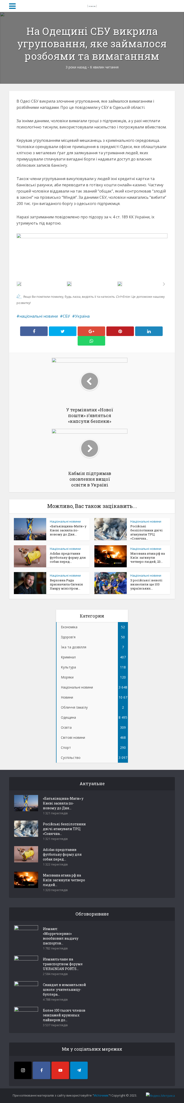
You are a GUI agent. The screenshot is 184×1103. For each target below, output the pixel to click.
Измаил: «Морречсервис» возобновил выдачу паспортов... (60, 936)
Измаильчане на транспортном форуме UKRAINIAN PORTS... (63, 964)
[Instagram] (23, 1070)
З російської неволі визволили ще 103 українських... (146, 584)
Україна (82, 316)
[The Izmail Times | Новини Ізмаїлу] (92, 5)
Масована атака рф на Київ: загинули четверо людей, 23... (147, 557)
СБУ (66, 316)
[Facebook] (41, 1070)
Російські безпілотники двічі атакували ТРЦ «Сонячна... (146, 532)
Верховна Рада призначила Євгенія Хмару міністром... (66, 584)
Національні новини (65, 521)
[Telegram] (79, 1070)
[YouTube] (60, 1070)
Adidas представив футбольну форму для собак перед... (68, 557)
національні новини (38, 316)
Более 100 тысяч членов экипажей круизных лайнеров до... (64, 1015)
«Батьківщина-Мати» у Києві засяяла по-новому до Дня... (68, 530)
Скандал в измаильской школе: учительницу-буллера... (64, 989)
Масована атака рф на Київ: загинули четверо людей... (64, 880)
